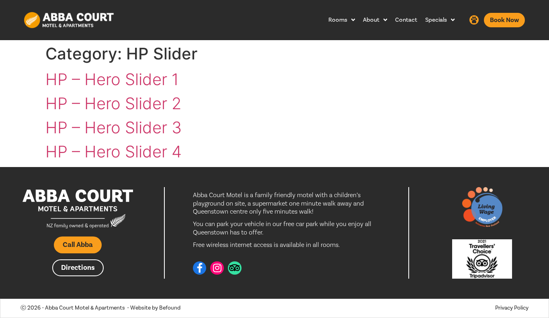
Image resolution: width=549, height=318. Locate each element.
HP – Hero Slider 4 (113, 151)
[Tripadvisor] (235, 268)
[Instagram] (217, 268)
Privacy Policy (512, 308)
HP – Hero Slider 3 (113, 127)
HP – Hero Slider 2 (113, 103)
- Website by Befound (153, 308)
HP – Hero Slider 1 (112, 79)
